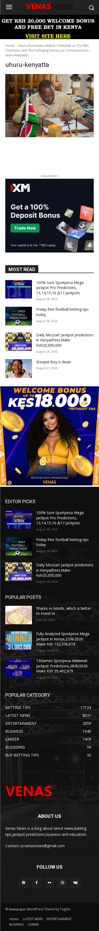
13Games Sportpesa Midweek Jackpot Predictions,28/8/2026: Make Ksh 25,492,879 (62, 665)
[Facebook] (36, 883)
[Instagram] (62, 883)
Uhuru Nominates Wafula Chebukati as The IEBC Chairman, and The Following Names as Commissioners (47, 48)
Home (10, 45)
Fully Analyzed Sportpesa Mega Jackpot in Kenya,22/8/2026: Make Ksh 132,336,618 (62, 638)
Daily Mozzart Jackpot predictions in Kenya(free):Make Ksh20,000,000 (64, 340)
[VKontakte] (75, 883)
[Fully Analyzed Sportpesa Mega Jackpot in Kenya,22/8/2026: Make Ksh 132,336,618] (18, 640)
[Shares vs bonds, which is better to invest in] (18, 615)
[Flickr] (49, 883)
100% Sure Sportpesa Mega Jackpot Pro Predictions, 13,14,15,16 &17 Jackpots (60, 287)
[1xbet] (49, 37)
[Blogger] (23, 883)
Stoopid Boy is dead (53, 361)
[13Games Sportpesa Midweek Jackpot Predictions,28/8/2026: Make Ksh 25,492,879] (18, 667)
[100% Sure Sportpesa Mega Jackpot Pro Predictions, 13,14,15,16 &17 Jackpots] (18, 289)
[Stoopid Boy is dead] (18, 368)
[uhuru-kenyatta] (49, 105)
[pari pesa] (49, 484)
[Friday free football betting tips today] (18, 316)
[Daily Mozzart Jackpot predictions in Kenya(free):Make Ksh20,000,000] (18, 341)
